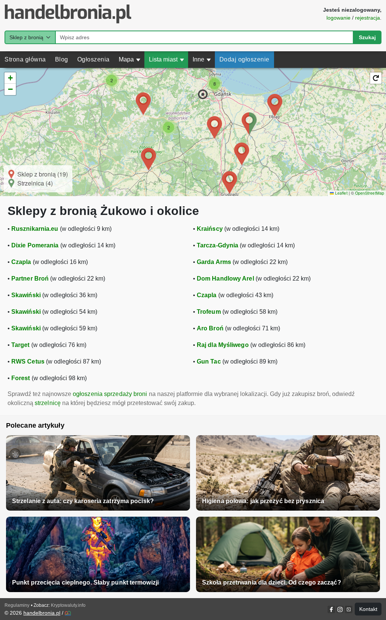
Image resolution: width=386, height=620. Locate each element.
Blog (61, 59)
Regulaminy (17, 605)
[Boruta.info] (68, 613)
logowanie (338, 18)
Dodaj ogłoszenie (244, 59)
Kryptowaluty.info (68, 605)
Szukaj (367, 37)
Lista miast (166, 59)
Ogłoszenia (93, 59)
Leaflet (340, 193)
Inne (202, 59)
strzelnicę (48, 403)
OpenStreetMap (369, 193)
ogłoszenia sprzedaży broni (110, 394)
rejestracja (367, 18)
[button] (203, 94)
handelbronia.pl (41, 613)
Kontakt (368, 609)
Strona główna (25, 59)
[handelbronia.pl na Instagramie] (340, 609)
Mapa (130, 59)
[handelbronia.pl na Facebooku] (332, 609)
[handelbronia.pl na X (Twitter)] (348, 609)
